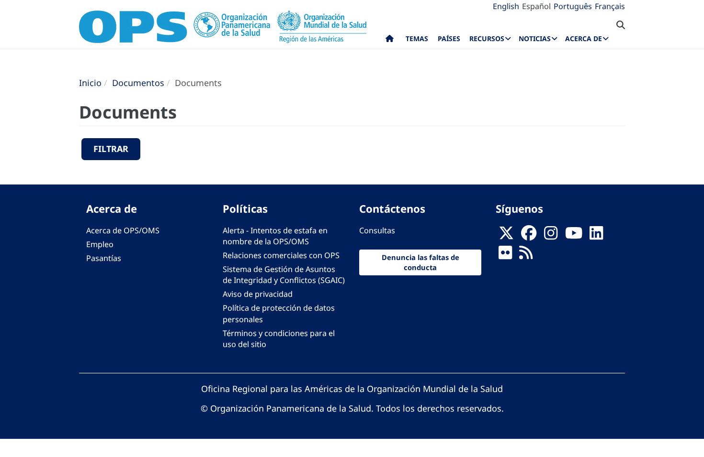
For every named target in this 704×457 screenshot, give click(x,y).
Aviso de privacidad (258, 294)
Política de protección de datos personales (279, 313)
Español (536, 6)
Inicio (90, 82)
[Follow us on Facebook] (528, 235)
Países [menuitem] (449, 38)
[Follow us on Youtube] (573, 235)
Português (573, 6)
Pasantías (103, 258)
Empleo (100, 244)
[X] (506, 235)
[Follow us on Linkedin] (596, 235)
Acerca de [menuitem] (583, 38)
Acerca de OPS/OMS (122, 230)
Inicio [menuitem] (390, 40)
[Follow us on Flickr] (505, 255)
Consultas (377, 230)
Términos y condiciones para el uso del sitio (279, 338)
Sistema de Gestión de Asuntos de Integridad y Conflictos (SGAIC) (284, 274)
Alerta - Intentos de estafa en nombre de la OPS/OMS (275, 236)
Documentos (138, 82)
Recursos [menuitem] (486, 38)
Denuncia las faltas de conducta (420, 262)
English (506, 6)
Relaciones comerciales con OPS (281, 255)
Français (610, 6)
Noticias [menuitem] (535, 38)
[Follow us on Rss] (526, 255)
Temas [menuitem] (417, 38)
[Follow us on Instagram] (550, 235)
